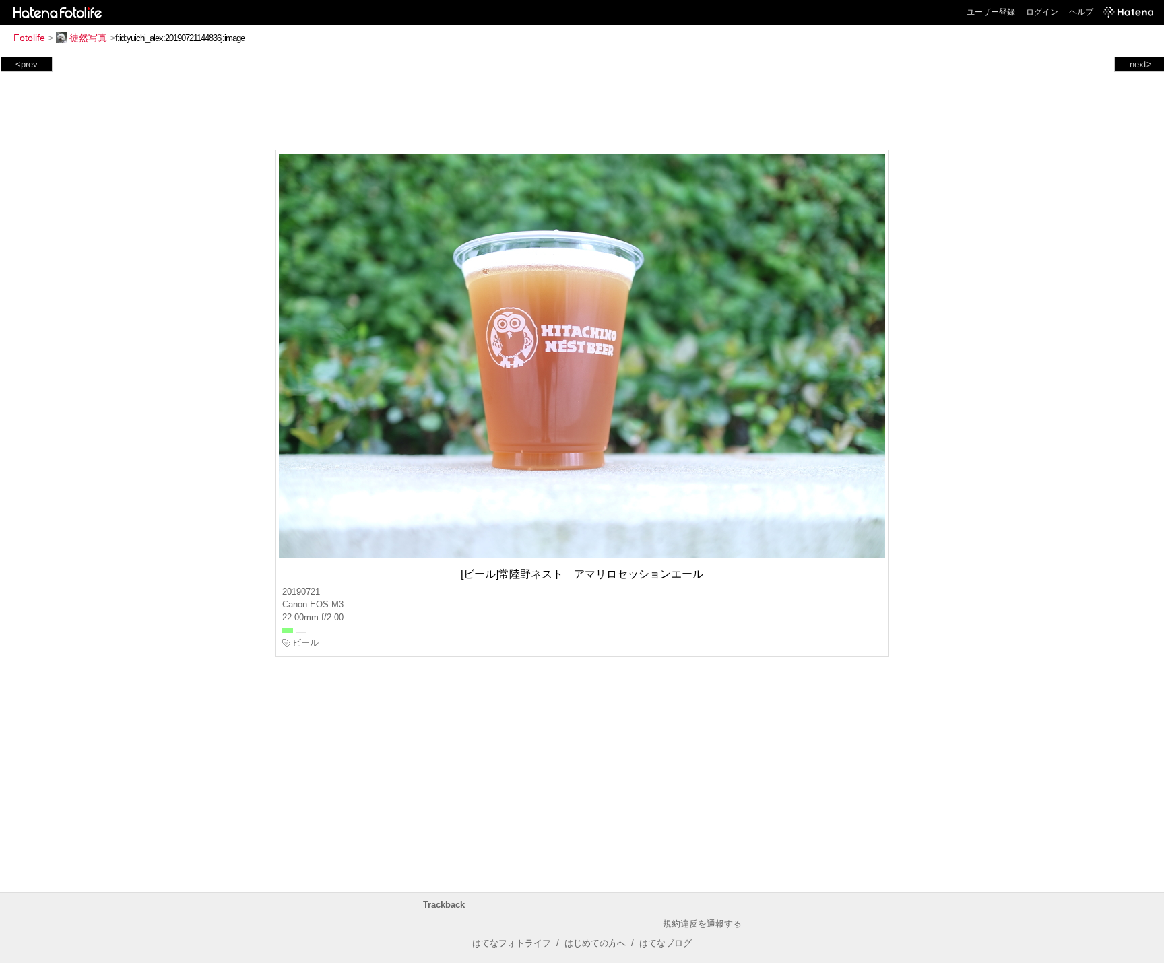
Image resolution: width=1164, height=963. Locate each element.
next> (1141, 64)
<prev (26, 64)
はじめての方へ (595, 943)
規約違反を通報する (702, 924)
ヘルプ (1081, 12)
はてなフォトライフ (511, 943)
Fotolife (29, 37)
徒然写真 (88, 37)
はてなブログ (665, 943)
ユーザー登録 (991, 12)
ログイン (1042, 12)
